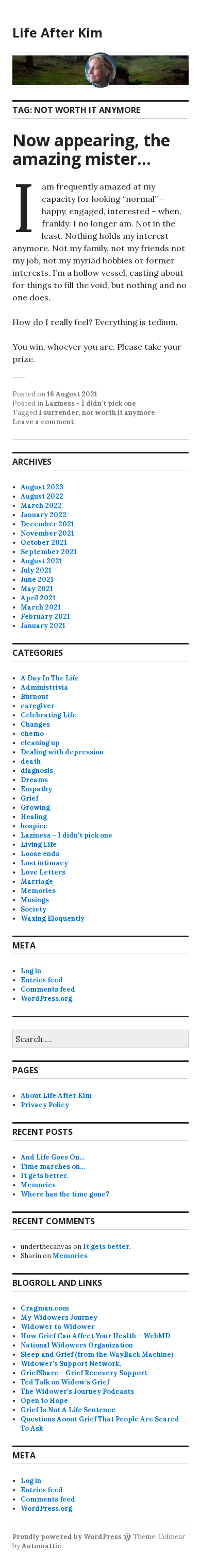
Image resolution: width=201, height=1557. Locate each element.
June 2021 (37, 579)
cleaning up (40, 742)
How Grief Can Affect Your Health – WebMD (95, 1336)
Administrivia (44, 687)
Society (33, 909)
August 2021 (41, 561)
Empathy (36, 789)
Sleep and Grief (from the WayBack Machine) (97, 1354)
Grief (29, 798)
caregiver (38, 705)
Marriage (37, 881)
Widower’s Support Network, (71, 1363)
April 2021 (38, 598)
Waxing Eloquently (53, 918)
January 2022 (43, 514)
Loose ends (40, 853)
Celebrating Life (48, 715)
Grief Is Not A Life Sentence (68, 1410)
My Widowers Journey (59, 1317)
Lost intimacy (44, 863)
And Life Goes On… (53, 1157)
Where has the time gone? (65, 1194)
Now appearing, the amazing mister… (91, 149)
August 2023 (42, 487)
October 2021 (44, 542)
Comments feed (48, 989)
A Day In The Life (50, 678)
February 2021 (45, 616)
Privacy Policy (45, 1104)
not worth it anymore (118, 412)
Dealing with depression (62, 752)
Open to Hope (44, 1400)
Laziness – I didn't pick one (66, 835)
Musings (35, 900)
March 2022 (41, 505)
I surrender (59, 412)
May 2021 (37, 588)
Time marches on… (53, 1166)
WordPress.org (46, 998)
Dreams (34, 779)
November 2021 (47, 533)
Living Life (39, 844)
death (31, 761)
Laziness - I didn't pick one (90, 403)
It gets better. (44, 1175)
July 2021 (36, 570)
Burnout (34, 696)
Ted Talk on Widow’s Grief (65, 1382)
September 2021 (49, 551)
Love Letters (43, 872)
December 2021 (47, 524)
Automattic (41, 1546)
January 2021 (43, 625)
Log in (31, 970)
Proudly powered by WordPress (67, 1536)
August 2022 (42, 496)
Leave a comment (43, 421)
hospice (34, 826)
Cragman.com (45, 1308)
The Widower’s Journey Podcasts (77, 1391)
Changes (35, 724)
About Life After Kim (56, 1095)
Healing (34, 816)
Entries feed (42, 980)
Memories (38, 890)
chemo (32, 733)
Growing (35, 807)
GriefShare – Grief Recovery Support (84, 1373)
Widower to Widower (58, 1326)
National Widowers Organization (77, 1345)
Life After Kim (57, 32)
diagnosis (37, 770)
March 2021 (41, 607)
